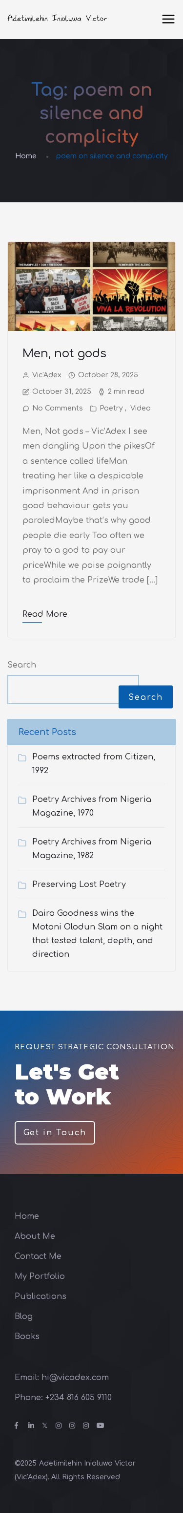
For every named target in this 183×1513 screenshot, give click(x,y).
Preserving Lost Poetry (79, 884)
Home (26, 156)
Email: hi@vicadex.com (62, 1377)
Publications (40, 1296)
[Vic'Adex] (57, 19)
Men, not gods (64, 353)
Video (140, 408)
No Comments (57, 408)
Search (21, 665)
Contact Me (38, 1256)
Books (27, 1336)
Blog (24, 1316)
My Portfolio (40, 1276)
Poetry (111, 408)
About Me (35, 1236)
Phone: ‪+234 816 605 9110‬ (63, 1397)
